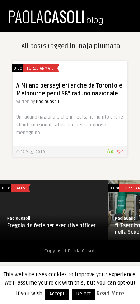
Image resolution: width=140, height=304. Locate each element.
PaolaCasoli (47, 101)
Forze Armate (40, 68)
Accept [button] (57, 294)
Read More (110, 293)
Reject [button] (83, 294)
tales (15, 188)
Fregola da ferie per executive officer (46, 226)
